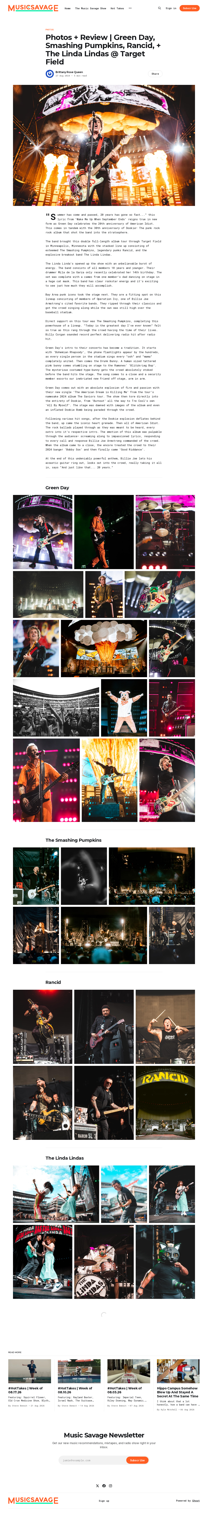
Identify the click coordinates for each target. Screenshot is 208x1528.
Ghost (196, 1500)
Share (155, 73)
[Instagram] (110, 1485)
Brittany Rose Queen (69, 72)
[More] (130, 8)
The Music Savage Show (90, 8)
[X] (97, 1485)
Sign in (171, 8)
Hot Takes (117, 8)
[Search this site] (159, 8)
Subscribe (189, 8)
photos (50, 29)
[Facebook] (104, 1485)
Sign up (104, 1500)
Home (68, 8)
